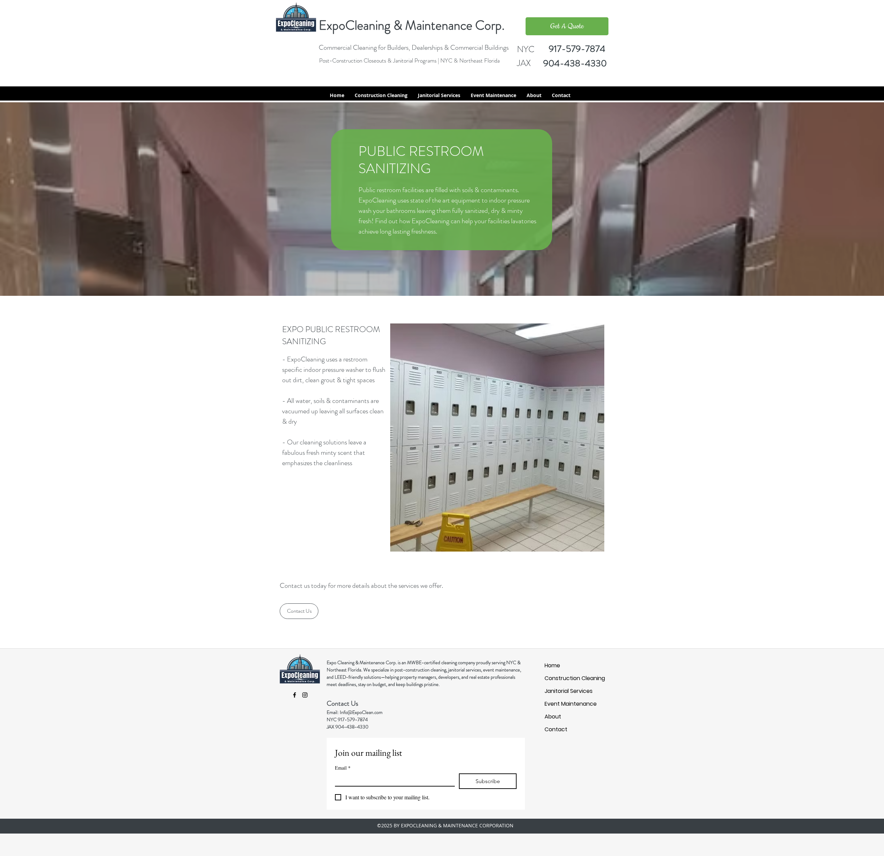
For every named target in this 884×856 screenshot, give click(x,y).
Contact (556, 729)
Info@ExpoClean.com (361, 712)
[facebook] (294, 695)
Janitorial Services (559, 691)
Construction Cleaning (559, 678)
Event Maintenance (559, 704)
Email (342, 768)
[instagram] (581, 95)
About (553, 717)
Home (552, 665)
